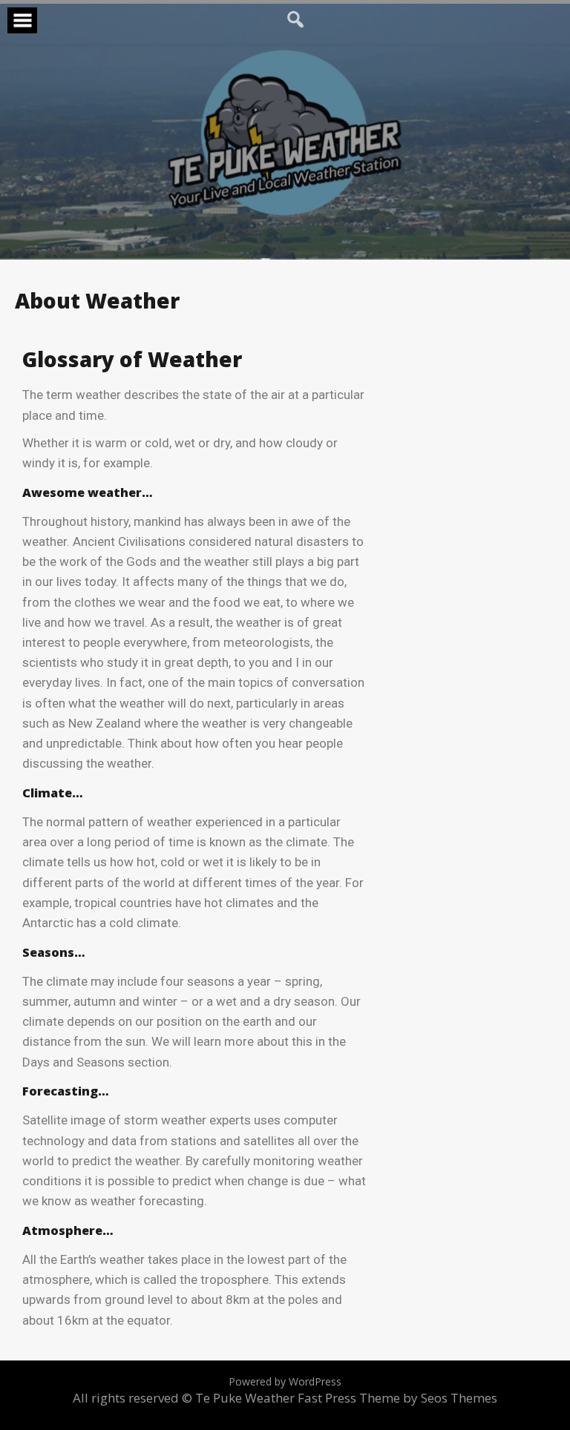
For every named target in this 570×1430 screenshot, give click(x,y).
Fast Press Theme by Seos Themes (397, 1397)
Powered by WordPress (285, 1381)
